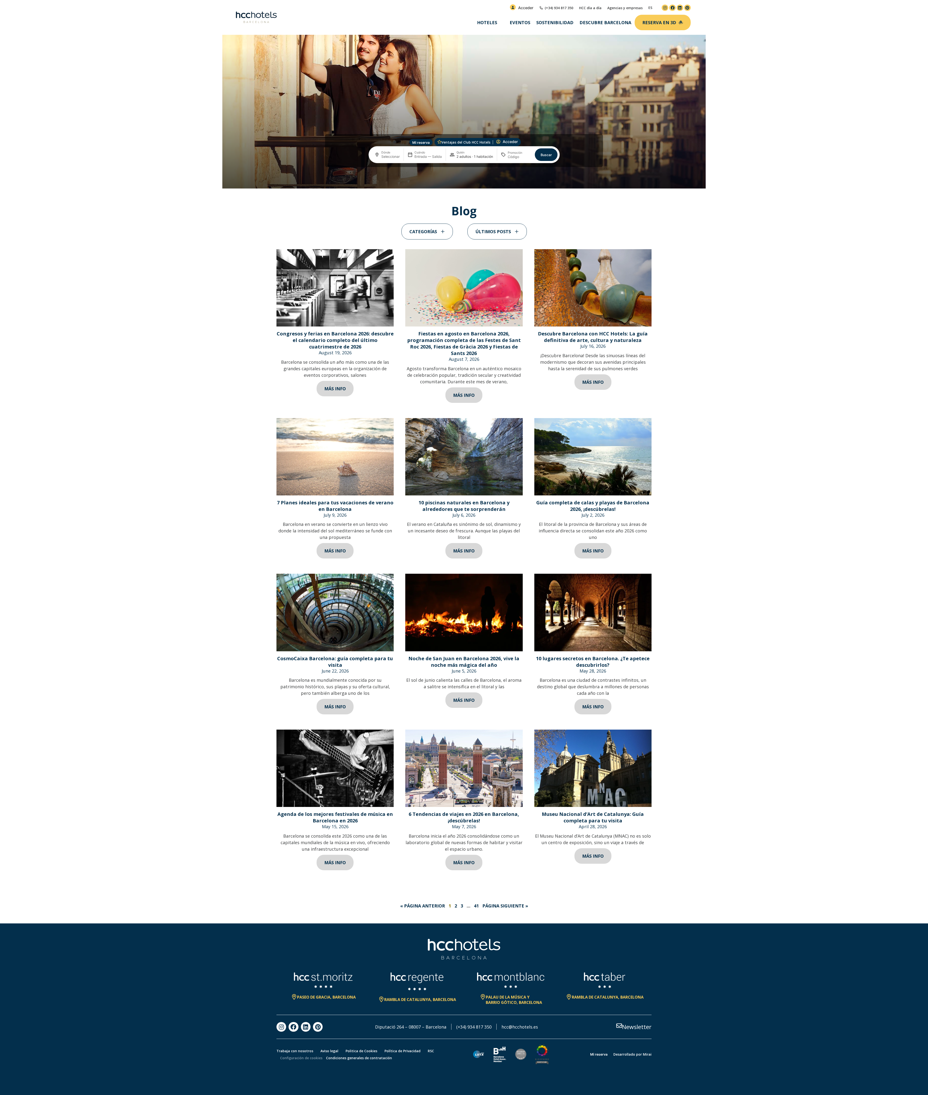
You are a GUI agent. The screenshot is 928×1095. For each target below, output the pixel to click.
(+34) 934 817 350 (474, 1027)
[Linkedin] (680, 8)
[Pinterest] (687, 8)
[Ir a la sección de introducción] (464, 181)
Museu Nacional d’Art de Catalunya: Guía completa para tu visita (593, 817)
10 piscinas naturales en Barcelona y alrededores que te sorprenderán (464, 505)
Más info (335, 389)
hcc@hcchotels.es (519, 1027)
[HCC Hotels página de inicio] (256, 17)
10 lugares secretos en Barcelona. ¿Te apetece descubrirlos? (593, 661)
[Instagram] (665, 8)
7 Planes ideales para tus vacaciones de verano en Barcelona (335, 505)
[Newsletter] (619, 1026)
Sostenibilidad (554, 22)
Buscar (546, 155)
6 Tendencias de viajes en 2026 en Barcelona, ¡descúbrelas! (464, 817)
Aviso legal (329, 1051)
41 (476, 906)
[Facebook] (672, 8)
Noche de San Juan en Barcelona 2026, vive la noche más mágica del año (463, 661)
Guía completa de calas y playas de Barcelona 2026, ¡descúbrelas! (592, 505)
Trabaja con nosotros (294, 1051)
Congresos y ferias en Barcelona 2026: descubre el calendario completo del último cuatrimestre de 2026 (335, 340)
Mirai (647, 1054)
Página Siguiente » (505, 906)
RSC (431, 1051)
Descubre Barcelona (605, 22)
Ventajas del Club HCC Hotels (465, 142)
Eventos (520, 22)
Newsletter (637, 1027)
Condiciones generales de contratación (359, 1058)
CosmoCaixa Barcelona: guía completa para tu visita (335, 661)
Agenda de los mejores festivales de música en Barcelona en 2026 (335, 817)
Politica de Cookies (361, 1051)
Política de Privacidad (402, 1051)
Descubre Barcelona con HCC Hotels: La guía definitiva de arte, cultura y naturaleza (593, 336)
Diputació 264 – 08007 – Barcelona (410, 1027)
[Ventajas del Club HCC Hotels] (439, 142)
